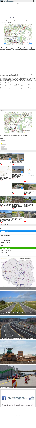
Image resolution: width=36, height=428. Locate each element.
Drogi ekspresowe (6, 235)
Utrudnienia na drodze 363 (4, 227)
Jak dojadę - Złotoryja (3, 228)
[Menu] (1, 1)
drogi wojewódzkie (3, 144)
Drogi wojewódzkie (6, 240)
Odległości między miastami (8, 255)
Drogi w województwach (7, 242)
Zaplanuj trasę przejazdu (8, 250)
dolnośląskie (2, 146)
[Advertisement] (18, 10)
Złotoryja (2, 147)
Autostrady (5, 233)
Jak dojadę (5, 252)
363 (1, 143)
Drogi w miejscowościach (8, 245)
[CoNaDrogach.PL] (9, 1)
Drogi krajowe (5, 237)
